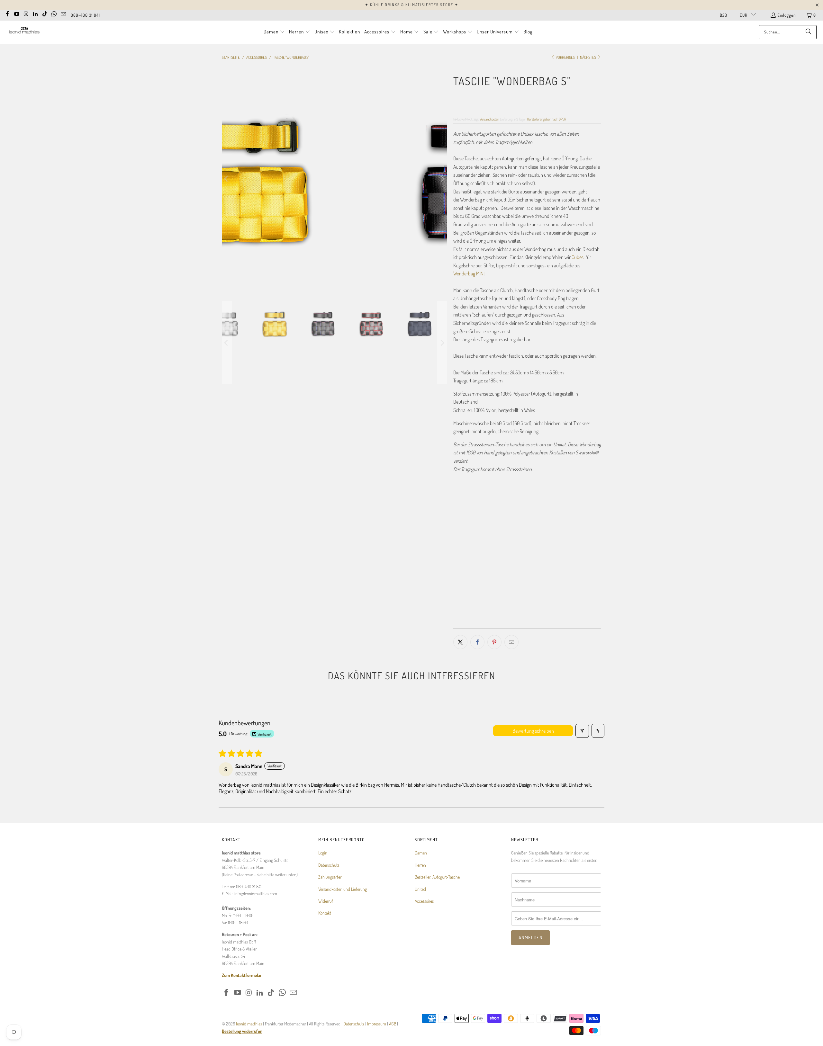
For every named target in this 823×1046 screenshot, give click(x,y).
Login (322, 852)
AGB (392, 1023)
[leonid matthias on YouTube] (16, 13)
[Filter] (582, 731)
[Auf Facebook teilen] (477, 642)
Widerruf (325, 901)
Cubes (577, 257)
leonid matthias (249, 1023)
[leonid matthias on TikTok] (44, 13)
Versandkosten (489, 119)
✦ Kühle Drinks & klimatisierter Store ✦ (411, 4)
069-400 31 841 (85, 15)
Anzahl (459, 576)
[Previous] (227, 179)
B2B (723, 15)
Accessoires (424, 901)
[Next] (442, 179)
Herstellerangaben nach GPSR (546, 119)
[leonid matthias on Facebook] (7, 13)
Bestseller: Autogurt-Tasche (437, 877)
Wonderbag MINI (468, 273)
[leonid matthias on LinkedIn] (35, 13)
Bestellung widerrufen (242, 1031)
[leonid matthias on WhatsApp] (54, 13)
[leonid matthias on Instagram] (26, 13)
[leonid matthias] (24, 32)
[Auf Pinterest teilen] (494, 642)
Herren (420, 865)
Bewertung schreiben (533, 731)
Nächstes (588, 57)
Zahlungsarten (330, 877)
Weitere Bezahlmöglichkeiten (565, 624)
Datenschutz (328, 865)
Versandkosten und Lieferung (342, 889)
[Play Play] (334, 179)
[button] (274, 32)
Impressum (377, 1023)
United (420, 889)
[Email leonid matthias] (63, 13)
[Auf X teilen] (460, 642)
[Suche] (808, 32)
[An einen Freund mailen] (511, 642)
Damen (421, 852)
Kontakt (324, 913)
